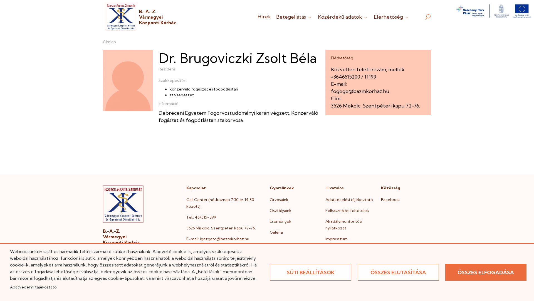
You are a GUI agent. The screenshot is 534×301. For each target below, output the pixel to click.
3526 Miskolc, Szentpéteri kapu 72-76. (221, 228)
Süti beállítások (311, 272)
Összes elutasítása (398, 272)
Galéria (276, 232)
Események (280, 221)
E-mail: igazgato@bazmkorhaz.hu (217, 238)
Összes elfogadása (486, 272)
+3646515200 (345, 77)
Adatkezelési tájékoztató (349, 199)
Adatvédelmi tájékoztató (33, 287)
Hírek (264, 16)
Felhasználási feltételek (347, 210)
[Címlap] (121, 17)
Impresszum (336, 238)
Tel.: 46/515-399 (201, 217)
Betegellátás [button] (291, 17)
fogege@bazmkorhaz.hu (360, 91)
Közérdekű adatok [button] (340, 17)
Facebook (390, 199)
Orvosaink (279, 199)
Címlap (109, 41)
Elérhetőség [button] (389, 17)
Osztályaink (280, 210)
